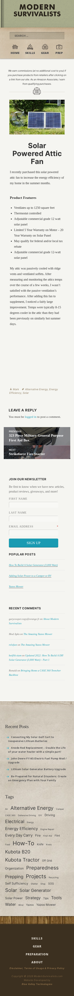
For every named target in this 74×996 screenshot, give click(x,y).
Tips (46, 898)
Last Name (18, 512)
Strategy (33, 897)
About (37, 962)
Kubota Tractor (22, 860)
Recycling (54, 877)
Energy (30, 822)
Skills (30, 53)
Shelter (34, 884)
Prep (59, 53)
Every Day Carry (19, 835)
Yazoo (30, 905)
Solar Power (14, 898)
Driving (50, 815)
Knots (49, 844)
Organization (14, 868)
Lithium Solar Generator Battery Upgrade (38, 769)
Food (7, 844)
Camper (60, 809)
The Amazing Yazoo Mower (37, 634)
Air (6, 809)
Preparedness (42, 868)
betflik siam (15, 655)
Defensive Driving (27, 815)
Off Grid (47, 860)
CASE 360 (10, 815)
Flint (57, 835)
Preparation (37, 954)
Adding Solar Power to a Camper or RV (30, 575)
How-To (23, 843)
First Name (18, 498)
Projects (36, 876)
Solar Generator (35, 890)
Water (10, 904)
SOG (51, 883)
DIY (40, 815)
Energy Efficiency (21, 828)
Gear (45, 53)
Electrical (14, 821)
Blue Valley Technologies (37, 984)
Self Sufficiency (16, 883)
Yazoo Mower (16, 586)
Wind (20, 905)
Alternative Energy (36, 389)
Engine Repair (47, 829)
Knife (40, 844)
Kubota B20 (17, 852)
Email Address (21, 526)
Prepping (14, 876)
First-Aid (47, 836)
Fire (38, 835)
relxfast (13, 644)
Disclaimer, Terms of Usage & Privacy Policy (37, 968)
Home (15, 53)
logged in (31, 416)
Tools (56, 897)
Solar (26, 392)
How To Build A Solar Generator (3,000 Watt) (33, 565)
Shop (43, 884)
